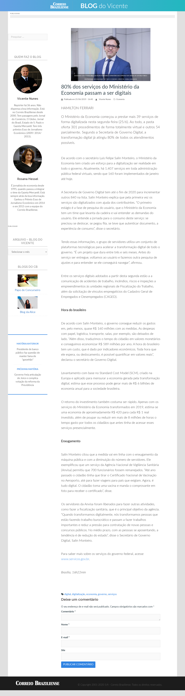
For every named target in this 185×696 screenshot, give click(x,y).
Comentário (68, 611)
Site (63, 650)
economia (91, 594)
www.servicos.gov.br (75, 559)
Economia (120, 99)
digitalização (78, 594)
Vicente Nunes (105, 99)
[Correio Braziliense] (61, 5)
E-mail (65, 637)
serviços (112, 594)
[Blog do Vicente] (104, 5)
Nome (65, 624)
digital (67, 594)
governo (102, 594)
